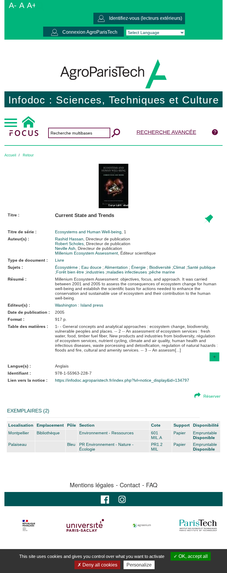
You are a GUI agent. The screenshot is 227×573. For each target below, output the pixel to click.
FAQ (152, 485)
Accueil (10, 155)
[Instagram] (122, 499)
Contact (130, 485)
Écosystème (67, 267)
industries (95, 272)
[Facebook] (104, 499)
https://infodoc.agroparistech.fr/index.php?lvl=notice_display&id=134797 (122, 380)
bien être (75, 272)
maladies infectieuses (127, 272)
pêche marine (162, 272)
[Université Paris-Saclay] (85, 525)
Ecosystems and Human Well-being (88, 231)
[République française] (28, 525)
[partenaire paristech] (198, 525)
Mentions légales (92, 485)
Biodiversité (160, 267)
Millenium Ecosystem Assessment (105, 253)
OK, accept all (192, 556)
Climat (179, 267)
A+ (31, 5)
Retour (28, 155)
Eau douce (92, 267)
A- (13, 5)
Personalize (139, 564)
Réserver (211, 396)
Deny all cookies (99, 564)
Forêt (61, 272)
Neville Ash (88, 248)
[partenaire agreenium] (141, 525)
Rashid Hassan (92, 239)
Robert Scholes (92, 243)
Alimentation (117, 267)
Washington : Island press (79, 305)
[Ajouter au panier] (208, 219)
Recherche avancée (166, 132)
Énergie (139, 267)
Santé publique (201, 267)
